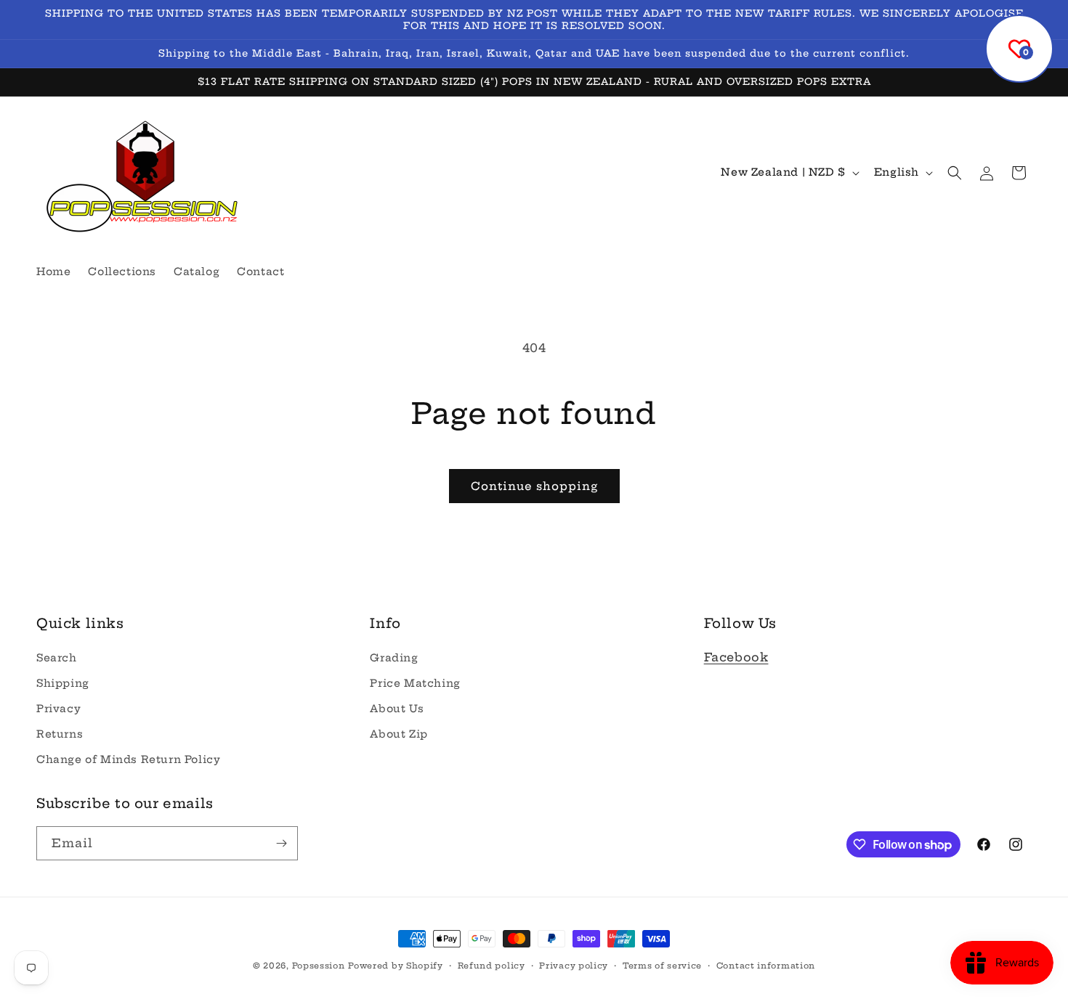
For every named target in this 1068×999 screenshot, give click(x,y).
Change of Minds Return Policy (128, 759)
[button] (955, 173)
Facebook (736, 657)
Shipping (62, 683)
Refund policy (491, 966)
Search (56, 657)
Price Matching (415, 683)
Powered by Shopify (395, 966)
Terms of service (662, 966)
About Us (397, 708)
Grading (394, 657)
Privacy (58, 708)
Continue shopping (534, 486)
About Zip (398, 734)
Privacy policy (573, 966)
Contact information (765, 966)
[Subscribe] (281, 843)
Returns (59, 734)
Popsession (318, 966)
